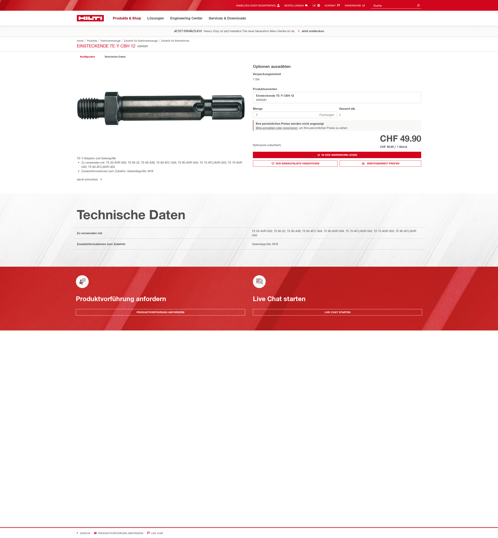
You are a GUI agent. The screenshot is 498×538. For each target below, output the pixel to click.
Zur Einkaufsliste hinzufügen (297, 163)
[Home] (90, 18)
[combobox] (396, 5)
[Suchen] (418, 5)
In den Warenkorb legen (339, 154)
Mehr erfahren (87, 179)
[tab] (87, 56)
